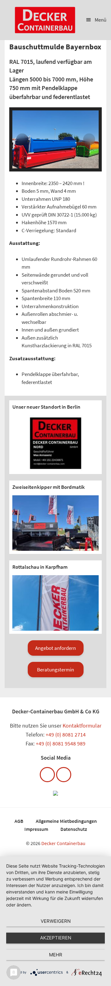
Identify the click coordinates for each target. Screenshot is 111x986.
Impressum (36, 829)
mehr (55, 955)
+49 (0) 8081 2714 (66, 734)
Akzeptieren (55, 938)
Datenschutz (73, 829)
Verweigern (56, 921)
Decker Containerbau (63, 843)
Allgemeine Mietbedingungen (66, 821)
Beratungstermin (55, 669)
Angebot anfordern (55, 648)
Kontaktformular (82, 725)
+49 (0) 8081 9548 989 (60, 743)
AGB (18, 821)
